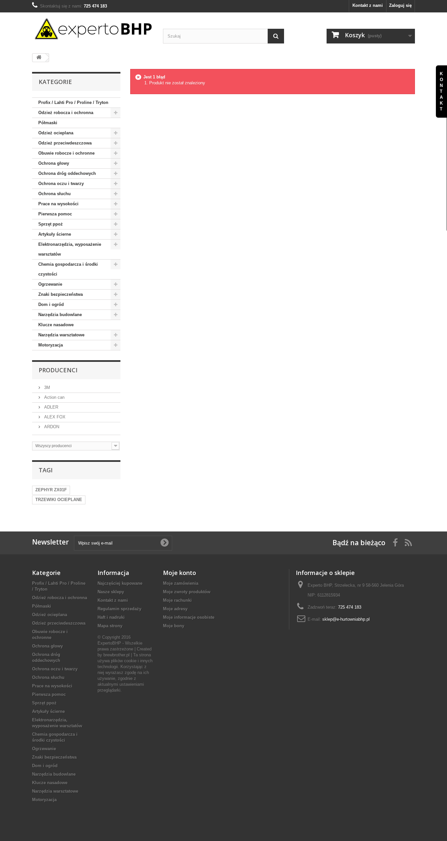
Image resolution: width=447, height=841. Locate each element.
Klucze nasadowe (56, 324)
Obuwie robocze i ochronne (66, 153)
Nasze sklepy (111, 591)
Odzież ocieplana (55, 132)
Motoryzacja (50, 345)
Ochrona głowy (53, 163)
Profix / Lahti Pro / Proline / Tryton (73, 102)
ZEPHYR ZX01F (51, 489)
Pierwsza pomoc (55, 213)
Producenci (58, 370)
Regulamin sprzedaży (119, 608)
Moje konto (179, 573)
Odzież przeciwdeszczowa (65, 143)
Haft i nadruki (111, 617)
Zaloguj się (400, 5)
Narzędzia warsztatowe (61, 334)
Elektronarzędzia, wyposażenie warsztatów (69, 249)
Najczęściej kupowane (120, 583)
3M (46, 387)
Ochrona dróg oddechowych (67, 173)
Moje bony (173, 625)
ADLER (50, 407)
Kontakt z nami (367, 5)
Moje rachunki (177, 600)
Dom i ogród (51, 304)
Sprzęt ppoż (50, 224)
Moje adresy (175, 608)
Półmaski (47, 122)
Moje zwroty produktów (186, 591)
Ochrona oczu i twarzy (61, 183)
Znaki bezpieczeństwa (60, 294)
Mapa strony (110, 625)
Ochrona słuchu (54, 193)
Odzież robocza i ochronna (65, 112)
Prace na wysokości (58, 203)
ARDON (51, 426)
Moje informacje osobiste (188, 617)
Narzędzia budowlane (60, 314)
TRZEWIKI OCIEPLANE (58, 499)
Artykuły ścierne (54, 234)
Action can (53, 397)
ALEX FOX (54, 416)
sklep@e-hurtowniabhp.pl (346, 619)
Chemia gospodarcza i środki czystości (68, 269)
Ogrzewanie (50, 284)
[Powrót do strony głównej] (39, 58)
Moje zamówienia (180, 583)
